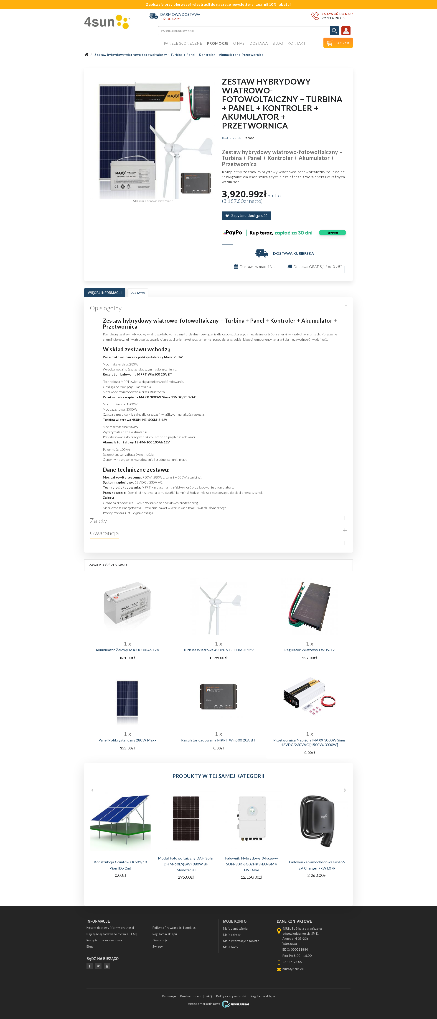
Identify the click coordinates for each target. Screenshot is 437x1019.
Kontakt (296, 43)
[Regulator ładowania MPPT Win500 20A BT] (218, 696)
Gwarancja (160, 940)
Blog (277, 43)
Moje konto (234, 921)
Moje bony (230, 947)
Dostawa (258, 43)
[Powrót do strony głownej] (86, 55)
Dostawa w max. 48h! (257, 266)
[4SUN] (107, 21)
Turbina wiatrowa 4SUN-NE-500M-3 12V (218, 650)
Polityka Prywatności (231, 996)
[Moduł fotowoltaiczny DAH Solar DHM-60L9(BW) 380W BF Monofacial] (185, 818)
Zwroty (157, 946)
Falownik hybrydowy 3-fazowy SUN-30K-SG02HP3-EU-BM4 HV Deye (251, 864)
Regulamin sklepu (164, 934)
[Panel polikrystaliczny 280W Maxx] (127, 696)
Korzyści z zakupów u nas (104, 940)
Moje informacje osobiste (241, 941)
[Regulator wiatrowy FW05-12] (309, 606)
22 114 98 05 (333, 18)
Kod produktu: (232, 138)
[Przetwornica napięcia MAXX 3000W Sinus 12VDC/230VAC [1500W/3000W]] (309, 696)
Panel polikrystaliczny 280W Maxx (128, 740)
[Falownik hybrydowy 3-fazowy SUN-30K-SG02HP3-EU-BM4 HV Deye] (251, 818)
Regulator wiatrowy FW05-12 (309, 650)
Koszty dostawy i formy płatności (110, 927)
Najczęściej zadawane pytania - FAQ (111, 934)
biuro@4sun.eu (293, 969)
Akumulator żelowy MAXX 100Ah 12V (128, 650)
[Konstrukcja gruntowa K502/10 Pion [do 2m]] (120, 820)
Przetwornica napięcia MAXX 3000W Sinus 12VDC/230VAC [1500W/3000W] (309, 742)
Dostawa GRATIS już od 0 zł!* (317, 266)
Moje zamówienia (235, 928)
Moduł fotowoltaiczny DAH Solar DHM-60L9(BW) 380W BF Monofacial (186, 864)
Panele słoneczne (183, 43)
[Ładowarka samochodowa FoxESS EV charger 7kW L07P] (317, 820)
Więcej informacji (105, 293)
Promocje (217, 43)
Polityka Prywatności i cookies (174, 927)
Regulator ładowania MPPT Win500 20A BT (218, 740)
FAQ (209, 996)
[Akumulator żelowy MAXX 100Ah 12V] (127, 606)
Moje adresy (232, 935)
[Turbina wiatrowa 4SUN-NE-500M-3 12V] (218, 606)
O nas (238, 43)
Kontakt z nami (190, 996)
